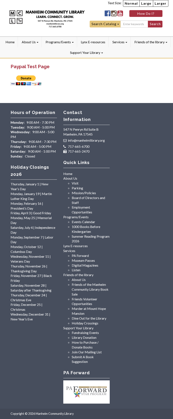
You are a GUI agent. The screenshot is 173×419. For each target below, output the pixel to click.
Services (118, 42)
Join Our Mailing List (87, 352)
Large (146, 3)
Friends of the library (149, 42)
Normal (131, 3)
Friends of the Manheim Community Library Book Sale (90, 289)
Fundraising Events (85, 333)
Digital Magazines (85, 265)
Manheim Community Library (55, 413)
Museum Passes (83, 260)
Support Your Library (85, 52)
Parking (77, 188)
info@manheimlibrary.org (86, 140)
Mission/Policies (84, 193)
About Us (29, 42)
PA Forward (80, 256)
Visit (75, 183)
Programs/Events (59, 42)
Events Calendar (83, 222)
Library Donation (84, 337)
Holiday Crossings (85, 323)
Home (10, 42)
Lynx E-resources (93, 42)
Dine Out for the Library (89, 318)
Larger (160, 3)
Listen (76, 270)
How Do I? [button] (145, 13)
